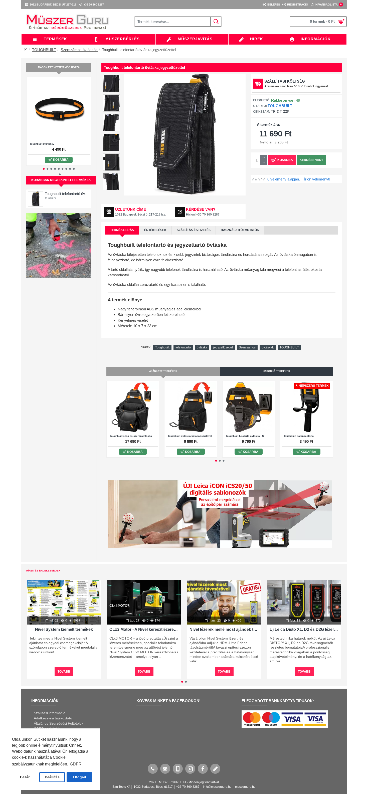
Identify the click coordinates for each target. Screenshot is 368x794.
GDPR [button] (76, 764)
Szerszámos (247, 347)
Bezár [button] (25, 777)
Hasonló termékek (276, 371)
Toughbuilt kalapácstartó (299, 436)
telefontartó (183, 347)
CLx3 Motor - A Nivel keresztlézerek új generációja (143, 629)
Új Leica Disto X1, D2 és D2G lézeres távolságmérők (304, 629)
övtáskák (268, 347)
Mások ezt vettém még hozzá (59, 67)
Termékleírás (122, 230)
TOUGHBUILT (44, 50)
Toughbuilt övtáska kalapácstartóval (190, 436)
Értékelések (155, 230)
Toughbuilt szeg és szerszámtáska (131, 436)
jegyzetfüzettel (223, 347)
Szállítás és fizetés (194, 230)
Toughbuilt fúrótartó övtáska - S (245, 436)
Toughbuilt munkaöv (42, 143)
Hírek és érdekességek (43, 570)
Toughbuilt (162, 347)
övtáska (202, 347)
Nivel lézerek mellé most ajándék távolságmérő (224, 629)
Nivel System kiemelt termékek (64, 629)
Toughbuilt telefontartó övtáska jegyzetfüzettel (67, 193)
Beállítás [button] (52, 777)
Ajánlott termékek (163, 371)
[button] (44, 169)
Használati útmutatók (240, 230)
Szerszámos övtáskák (79, 50)
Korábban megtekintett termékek (61, 180)
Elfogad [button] (79, 777)
